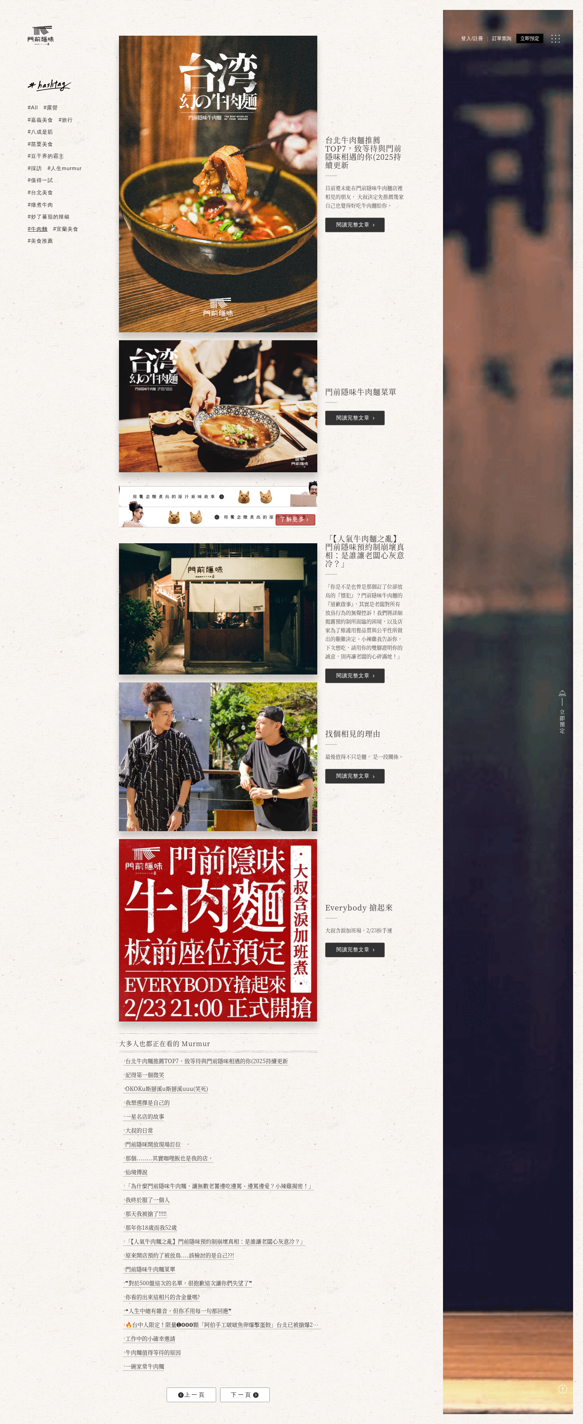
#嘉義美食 (40, 120)
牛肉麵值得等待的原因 (152, 1352)
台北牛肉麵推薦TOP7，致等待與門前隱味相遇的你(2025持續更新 (363, 152)
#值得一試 (40, 180)
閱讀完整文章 (353, 224)
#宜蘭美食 (66, 229)
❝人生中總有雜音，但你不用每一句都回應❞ (178, 1311)
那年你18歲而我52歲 (150, 1227)
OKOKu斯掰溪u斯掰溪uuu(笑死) (166, 1088)
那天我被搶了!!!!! (145, 1213)
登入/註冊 (472, 38)
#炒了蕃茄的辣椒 (49, 217)
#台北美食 (40, 192)
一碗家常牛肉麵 (144, 1366)
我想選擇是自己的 (147, 1102)
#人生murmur (65, 168)
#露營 (51, 108)
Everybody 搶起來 (359, 907)
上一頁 (195, 1394)
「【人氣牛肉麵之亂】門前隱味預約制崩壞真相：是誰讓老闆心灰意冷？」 (365, 551)
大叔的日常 (138, 1130)
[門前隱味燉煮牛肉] (41, 35)
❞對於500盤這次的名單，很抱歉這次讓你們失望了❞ (188, 1283)
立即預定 (529, 38)
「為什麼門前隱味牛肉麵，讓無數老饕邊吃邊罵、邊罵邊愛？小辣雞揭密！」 (219, 1186)
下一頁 (241, 1394)
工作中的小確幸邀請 (149, 1338)
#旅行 (66, 120)
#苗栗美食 (40, 144)
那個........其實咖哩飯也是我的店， (168, 1158)
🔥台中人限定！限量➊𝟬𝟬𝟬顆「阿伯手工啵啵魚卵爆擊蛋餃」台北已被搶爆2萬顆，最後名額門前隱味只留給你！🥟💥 (222, 1324)
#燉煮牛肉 (40, 205)
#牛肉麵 (38, 229)
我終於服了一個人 (147, 1200)
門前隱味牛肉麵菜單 (361, 391)
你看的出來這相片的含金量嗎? (162, 1297)
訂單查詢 (501, 38)
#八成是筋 (40, 132)
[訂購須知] (562, 1390)
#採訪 (35, 168)
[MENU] (555, 38)
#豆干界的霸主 (46, 156)
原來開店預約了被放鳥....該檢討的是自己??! (179, 1255)
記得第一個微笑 (144, 1075)
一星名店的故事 (144, 1116)
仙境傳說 (136, 1172)
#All (33, 108)
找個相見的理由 (353, 734)
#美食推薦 (40, 241)
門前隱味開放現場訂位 (152, 1144)
